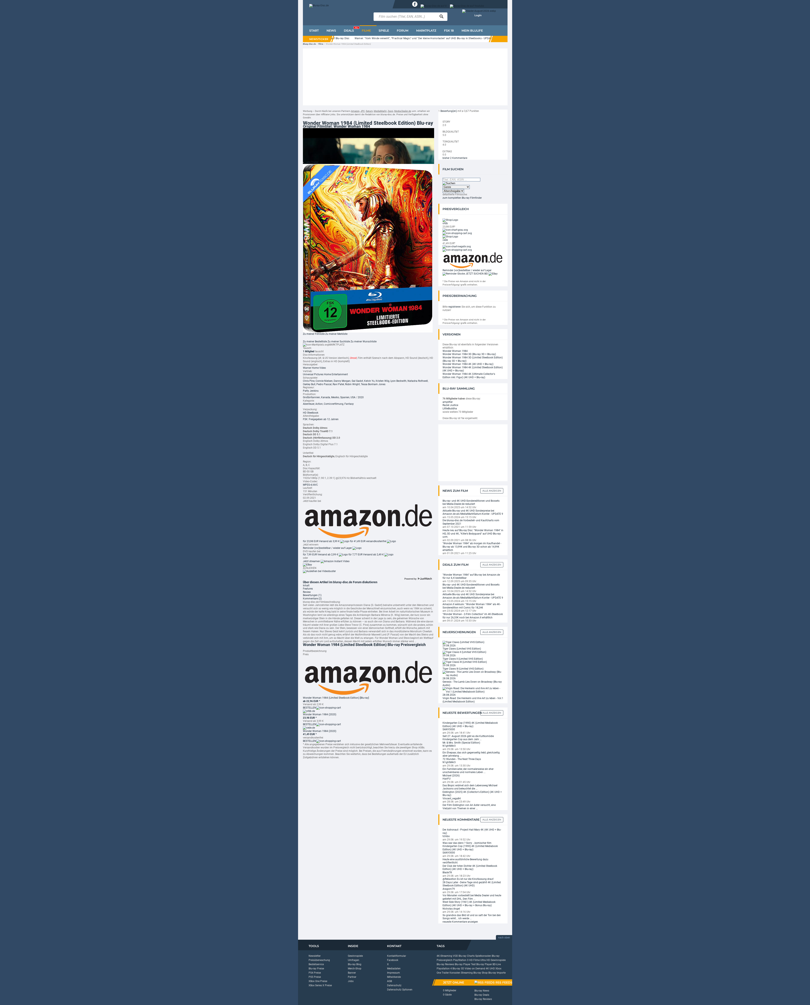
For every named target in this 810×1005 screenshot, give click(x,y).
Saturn (369, 111)
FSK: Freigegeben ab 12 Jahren (321, 419)
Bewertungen (312, 595)
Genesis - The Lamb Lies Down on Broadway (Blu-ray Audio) (472, 683)
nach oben (504, 937)
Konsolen (455, 972)
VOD (455, 955)
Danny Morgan (342, 380)
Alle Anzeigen (491, 490)
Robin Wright (352, 384)
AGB (389, 981)
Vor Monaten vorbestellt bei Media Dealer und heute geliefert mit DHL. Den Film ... (472, 897)
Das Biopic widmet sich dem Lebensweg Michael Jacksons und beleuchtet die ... (470, 787)
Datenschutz (394, 985)
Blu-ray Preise (316, 968)
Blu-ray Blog (354, 964)
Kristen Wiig (382, 380)
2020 (361, 397)
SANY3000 (449, 729)
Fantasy (349, 403)
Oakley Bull (309, 384)
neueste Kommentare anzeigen (460, 921)
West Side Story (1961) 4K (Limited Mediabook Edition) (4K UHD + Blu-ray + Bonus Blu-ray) (469, 903)
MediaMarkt (380, 111)
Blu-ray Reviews (445, 964)
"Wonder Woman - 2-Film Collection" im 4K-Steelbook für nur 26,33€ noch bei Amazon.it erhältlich (473, 616)
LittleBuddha (450, 408)
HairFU (447, 778)
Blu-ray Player (484, 964)
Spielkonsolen (483, 955)
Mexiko (335, 397)
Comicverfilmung (333, 403)
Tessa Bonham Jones (373, 384)
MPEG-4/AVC (310, 484)
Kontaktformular (396, 955)
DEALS (351, 29)
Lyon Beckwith (398, 380)
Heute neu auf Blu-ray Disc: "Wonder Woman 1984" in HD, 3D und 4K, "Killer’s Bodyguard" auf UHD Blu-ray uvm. (473, 533)
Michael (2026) (451, 775)
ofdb (445, 223)
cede (445, 240)
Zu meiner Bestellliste (315, 341)
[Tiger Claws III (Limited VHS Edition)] (465, 662)
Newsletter (315, 955)
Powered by (410, 579)
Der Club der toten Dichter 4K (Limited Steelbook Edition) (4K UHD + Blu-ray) (470, 867)
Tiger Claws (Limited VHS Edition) (462, 648)
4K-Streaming (444, 955)
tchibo (446, 836)
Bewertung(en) (448, 111)
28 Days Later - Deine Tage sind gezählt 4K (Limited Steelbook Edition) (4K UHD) (472, 884)
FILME (366, 30)
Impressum (393, 972)
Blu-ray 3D (458, 968)
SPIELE (384, 30)
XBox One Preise (318, 981)
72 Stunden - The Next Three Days (462, 759)
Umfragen (353, 960)
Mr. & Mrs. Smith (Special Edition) (461, 742)
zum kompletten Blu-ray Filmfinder (462, 197)
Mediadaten (394, 968)
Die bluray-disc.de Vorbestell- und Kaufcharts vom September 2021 (471, 522)
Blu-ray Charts (467, 955)
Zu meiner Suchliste (339, 341)
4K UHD (490, 968)
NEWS (331, 30)
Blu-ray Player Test (465, 964)
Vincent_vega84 (452, 798)
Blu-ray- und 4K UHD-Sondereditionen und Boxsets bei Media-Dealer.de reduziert (471, 502)
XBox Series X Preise (320, 985)
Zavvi (390, 111)
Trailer (445, 972)
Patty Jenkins (311, 390)
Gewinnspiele (355, 955)
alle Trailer (312, 162)
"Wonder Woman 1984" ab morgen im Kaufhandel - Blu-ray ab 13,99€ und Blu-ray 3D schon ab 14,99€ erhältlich (472, 546)
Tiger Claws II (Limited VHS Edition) (463, 658)
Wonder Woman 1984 (455, 351)
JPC (362, 111)
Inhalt (306, 585)
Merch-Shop (354, 968)
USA (353, 397)
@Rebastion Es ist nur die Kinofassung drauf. (468, 879)
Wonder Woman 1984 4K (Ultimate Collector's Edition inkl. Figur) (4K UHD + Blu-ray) (469, 376)
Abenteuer (308, 403)
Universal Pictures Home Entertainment (325, 374)
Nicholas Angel (451, 908)
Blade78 (447, 872)
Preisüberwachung (319, 960)
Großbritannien (311, 397)
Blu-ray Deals (481, 994)
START (314, 30)
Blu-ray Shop (480, 972)
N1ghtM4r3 (449, 745)
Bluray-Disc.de (309, 44)
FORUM (402, 30)
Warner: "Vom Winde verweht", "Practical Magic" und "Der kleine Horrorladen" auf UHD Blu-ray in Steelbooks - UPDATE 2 (395, 38)
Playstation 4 (444, 968)
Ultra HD (485, 960)
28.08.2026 (449, 678)
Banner (352, 972)
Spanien (345, 397)
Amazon (355, 111)
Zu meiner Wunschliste (364, 341)
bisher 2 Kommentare (455, 158)
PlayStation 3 (460, 960)
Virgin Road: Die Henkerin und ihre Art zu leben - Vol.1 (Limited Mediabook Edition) (473, 700)
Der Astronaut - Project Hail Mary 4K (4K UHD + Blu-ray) (472, 831)
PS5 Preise (315, 977)
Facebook (392, 960)
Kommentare (312, 598)
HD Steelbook (310, 412)
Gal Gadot (357, 380)
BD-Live (497, 964)
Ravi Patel (338, 384)
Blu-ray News (481, 990)
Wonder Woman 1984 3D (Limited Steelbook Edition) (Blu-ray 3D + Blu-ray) (473, 359)
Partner (352, 977)
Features (308, 588)
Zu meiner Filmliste (314, 333)
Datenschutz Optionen (399, 989)
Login (478, 15)
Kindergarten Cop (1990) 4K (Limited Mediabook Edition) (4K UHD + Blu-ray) (470, 724)
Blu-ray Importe (497, 972)
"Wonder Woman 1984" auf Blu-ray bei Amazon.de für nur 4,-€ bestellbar (471, 576)
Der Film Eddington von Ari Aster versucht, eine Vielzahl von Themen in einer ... (469, 807)
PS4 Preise (315, 972)
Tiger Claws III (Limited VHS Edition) (463, 668)
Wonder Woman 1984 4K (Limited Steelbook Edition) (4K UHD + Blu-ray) (473, 369)
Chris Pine (309, 380)
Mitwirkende (394, 977)
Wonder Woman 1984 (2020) (319, 714)
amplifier (448, 402)
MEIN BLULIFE (472, 30)
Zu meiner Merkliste (336, 333)
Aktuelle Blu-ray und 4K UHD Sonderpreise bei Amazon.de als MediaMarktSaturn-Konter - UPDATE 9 (473, 512)
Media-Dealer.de (402, 111)
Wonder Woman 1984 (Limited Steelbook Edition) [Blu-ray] (336, 697)
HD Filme (474, 960)
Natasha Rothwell (418, 380)
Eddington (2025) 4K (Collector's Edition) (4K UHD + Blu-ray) (472, 794)
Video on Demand (475, 968)
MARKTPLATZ (426, 30)
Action (319, 403)
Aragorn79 (449, 888)
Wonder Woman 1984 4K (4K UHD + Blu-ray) (468, 364)
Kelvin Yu (369, 380)
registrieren (454, 306)
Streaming (467, 972)
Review (307, 592)
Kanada (325, 397)
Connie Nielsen (324, 380)
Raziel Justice (450, 405)
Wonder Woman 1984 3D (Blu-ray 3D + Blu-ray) (469, 354)
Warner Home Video (314, 367)
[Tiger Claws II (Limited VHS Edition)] (464, 652)
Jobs (351, 981)
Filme (320, 44)
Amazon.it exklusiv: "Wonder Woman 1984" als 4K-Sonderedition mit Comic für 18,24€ (472, 606)
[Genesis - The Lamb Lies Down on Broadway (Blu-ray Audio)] (473, 673)
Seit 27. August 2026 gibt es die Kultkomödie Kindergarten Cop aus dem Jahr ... (468, 738)
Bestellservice (316, 964)
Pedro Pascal (324, 384)
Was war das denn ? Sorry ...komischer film (467, 843)
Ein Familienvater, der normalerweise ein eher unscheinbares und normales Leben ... (468, 771)
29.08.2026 (449, 645)
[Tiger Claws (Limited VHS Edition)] (463, 642)
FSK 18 (449, 30)
